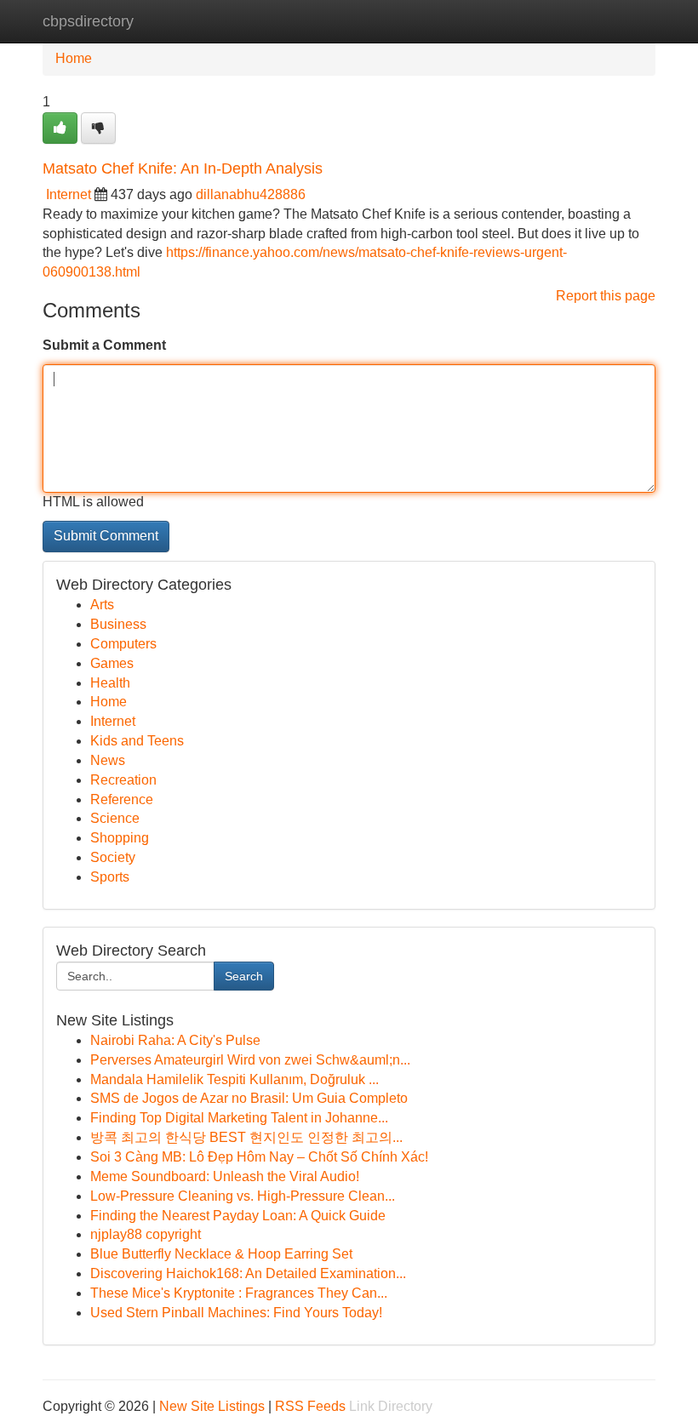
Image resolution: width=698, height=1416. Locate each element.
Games (112, 663)
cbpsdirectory (88, 21)
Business (118, 624)
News (107, 760)
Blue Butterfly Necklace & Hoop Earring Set (221, 1254)
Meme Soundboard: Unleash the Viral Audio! (224, 1176)
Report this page (605, 295)
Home (73, 58)
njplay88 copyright (145, 1234)
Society (112, 857)
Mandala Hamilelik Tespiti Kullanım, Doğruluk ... (234, 1079)
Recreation (123, 780)
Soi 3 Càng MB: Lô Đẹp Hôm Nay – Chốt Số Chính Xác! (259, 1157)
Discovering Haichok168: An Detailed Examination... (248, 1273)
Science (115, 818)
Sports (109, 877)
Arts (102, 604)
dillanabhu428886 (251, 194)
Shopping (119, 838)
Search (244, 976)
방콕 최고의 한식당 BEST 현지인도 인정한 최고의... (246, 1137)
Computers (123, 644)
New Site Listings (212, 1406)
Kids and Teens (137, 741)
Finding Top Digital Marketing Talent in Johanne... (239, 1118)
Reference (121, 799)
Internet (68, 194)
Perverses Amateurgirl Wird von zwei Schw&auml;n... (250, 1060)
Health (110, 683)
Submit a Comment (104, 345)
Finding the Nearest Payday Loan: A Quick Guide (238, 1215)
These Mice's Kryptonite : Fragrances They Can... (238, 1293)
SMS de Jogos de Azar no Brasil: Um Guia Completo (249, 1098)
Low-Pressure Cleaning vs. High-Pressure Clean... (242, 1196)
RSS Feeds (310, 1406)
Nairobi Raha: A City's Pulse (175, 1040)
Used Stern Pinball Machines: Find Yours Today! (236, 1312)
